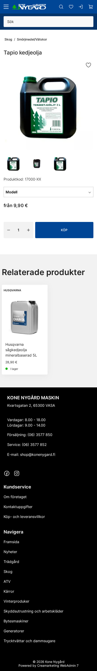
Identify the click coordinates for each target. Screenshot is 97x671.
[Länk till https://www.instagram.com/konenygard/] (17, 473)
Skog (8, 39)
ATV (7, 581)
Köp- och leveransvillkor (24, 516)
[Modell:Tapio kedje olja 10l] (37, 163)
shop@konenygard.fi (37, 454)
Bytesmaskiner (16, 621)
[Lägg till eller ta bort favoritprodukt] (88, 65)
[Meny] (6, 7)
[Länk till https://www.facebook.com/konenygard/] (7, 473)
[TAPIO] (60, 163)
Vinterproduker (16, 601)
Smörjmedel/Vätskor (32, 39)
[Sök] (61, 7)
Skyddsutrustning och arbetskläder (33, 611)
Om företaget (15, 497)
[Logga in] (81, 7)
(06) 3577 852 (34, 444)
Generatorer (14, 631)
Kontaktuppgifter (18, 506)
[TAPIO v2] (48, 105)
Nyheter (10, 551)
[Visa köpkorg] (91, 7)
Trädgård (11, 561)
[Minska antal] (9, 230)
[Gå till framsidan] (29, 7)
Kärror (9, 591)
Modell (11, 192)
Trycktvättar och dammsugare (29, 641)
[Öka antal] (28, 230)
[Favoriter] (71, 7)
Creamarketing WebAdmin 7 (58, 665)
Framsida (11, 542)
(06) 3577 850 (40, 434)
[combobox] (59, 192)
